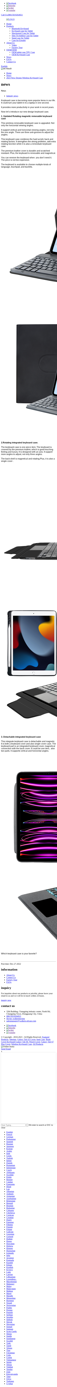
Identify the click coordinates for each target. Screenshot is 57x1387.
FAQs (8, 59)
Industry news (12, 96)
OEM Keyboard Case (21, 55)
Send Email (6, 1049)
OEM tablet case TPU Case (23, 52)
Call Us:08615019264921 (12, 15)
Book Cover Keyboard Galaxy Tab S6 (26, 1040)
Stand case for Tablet (20, 38)
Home (9, 24)
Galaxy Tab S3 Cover (26, 1039)
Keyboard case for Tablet (22, 31)
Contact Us (11, 62)
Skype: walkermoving (15, 1018)
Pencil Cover (34, 1042)
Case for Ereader (19, 40)
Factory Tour (17, 47)
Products (10, 26)
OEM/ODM (11, 50)
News (8, 57)
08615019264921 (13, 1016)
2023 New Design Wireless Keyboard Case (24, 78)
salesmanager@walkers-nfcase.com (21, 1021)
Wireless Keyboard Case (21, 1044)
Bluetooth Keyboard (20, 28)
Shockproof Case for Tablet (23, 33)
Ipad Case (40, 1039)
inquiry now (6, 1000)
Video (14, 45)
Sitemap (12, 1039)
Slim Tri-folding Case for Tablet (25, 36)
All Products (38, 1044)
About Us (10, 43)
